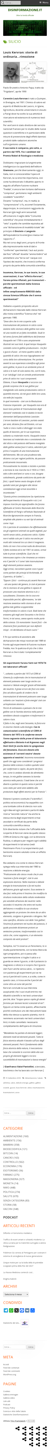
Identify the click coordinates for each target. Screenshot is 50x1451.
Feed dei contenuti (11, 1367)
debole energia (22, 1083)
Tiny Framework (17, 1421)
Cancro (8, 1157)
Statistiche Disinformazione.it (15, 1414)
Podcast (6, 1404)
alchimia (6, 1083)
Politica (8, 1191)
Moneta (8, 1183)
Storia (7, 1204)
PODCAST (10, 1217)
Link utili (6, 1401)
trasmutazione (39, 1087)
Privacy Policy (9, 1408)
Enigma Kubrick (9, 1279)
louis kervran (21, 1087)
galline (32, 1083)
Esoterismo (10, 1170)
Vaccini (7, 1209)
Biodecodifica (12, 1149)
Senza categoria (13, 1200)
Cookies (6, 1391)
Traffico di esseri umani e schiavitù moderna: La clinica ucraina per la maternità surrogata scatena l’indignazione (24, 1242)
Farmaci (8, 1174)
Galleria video (9, 1398)
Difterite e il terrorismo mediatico (17, 1233)
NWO (6, 1187)
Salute (40, 1078)
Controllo (10, 1161)
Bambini (8, 1144)
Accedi (6, 1364)
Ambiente (9, 1140)
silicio (29, 1087)
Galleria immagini (10, 1394)
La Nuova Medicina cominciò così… (18, 1272)
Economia (9, 1166)
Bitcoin (8, 1153)
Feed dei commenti (11, 1371)
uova (17, 1092)
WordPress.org (9, 1374)
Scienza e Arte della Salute (14, 1411)
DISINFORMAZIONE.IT (25, 10)
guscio (12, 1087)
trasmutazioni (8, 1092)
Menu (45, 2)
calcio (13, 1083)
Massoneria (10, 1179)
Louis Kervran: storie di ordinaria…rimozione (20, 54)
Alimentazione (31, 1078)
